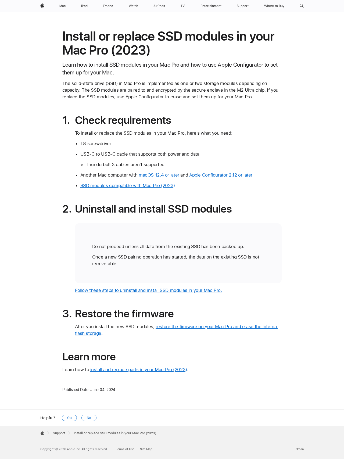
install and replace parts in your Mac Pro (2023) (138, 369)
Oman (300, 449)
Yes (69, 418)
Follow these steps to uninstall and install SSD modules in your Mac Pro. (148, 290)
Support (59, 433)
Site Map (146, 449)
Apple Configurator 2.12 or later (220, 175)
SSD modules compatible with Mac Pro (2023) (127, 185)
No (89, 418)
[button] (302, 6)
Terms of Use (125, 449)
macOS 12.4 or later (159, 175)
